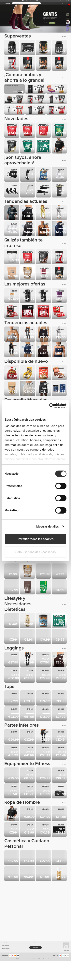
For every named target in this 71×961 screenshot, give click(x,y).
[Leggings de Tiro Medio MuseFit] (28, 213)
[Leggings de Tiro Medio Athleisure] (44, 660)
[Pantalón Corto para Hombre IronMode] (44, 389)
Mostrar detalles (47, 526)
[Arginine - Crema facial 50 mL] (28, 874)
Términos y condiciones (5, 948)
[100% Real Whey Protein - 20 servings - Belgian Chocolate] (28, 130)
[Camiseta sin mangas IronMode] (28, 830)
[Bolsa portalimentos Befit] (59, 791)
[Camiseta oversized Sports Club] (59, 146)
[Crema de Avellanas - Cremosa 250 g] (44, 63)
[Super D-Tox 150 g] (44, 587)
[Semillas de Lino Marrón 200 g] (12, 621)
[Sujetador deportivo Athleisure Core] (12, 714)
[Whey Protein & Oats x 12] (59, 311)
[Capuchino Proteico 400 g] (12, 273)
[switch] (60, 486)
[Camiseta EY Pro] (59, 814)
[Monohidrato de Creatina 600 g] (59, 257)
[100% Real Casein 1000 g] (12, 257)
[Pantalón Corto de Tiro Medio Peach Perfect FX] (44, 334)
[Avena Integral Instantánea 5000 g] (44, 571)
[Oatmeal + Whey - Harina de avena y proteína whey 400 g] (12, 587)
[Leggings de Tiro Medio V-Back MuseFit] (12, 675)
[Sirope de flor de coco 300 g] (28, 621)
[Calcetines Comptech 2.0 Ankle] (59, 174)
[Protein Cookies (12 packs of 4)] (28, 373)
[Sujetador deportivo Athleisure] (59, 350)
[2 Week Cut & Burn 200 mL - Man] (12, 858)
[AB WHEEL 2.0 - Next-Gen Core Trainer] (44, 775)
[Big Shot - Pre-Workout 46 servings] (28, 311)
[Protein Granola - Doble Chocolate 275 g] (28, 273)
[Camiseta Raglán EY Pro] (44, 814)
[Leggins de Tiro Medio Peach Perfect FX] (44, 213)
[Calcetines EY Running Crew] (44, 830)
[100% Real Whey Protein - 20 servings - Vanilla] (44, 130)
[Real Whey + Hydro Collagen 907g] (28, 257)
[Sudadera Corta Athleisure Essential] (59, 714)
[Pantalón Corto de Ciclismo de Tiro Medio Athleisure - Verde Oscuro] (59, 737)
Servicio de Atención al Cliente (7, 950)
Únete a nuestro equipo (5, 945)
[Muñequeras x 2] (44, 190)
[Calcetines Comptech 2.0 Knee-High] (28, 174)
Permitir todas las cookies (35, 539)
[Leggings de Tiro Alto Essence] (12, 660)
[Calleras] (28, 775)
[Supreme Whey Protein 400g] (12, 146)
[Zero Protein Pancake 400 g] (59, 63)
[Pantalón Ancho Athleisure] (44, 753)
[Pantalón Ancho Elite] (28, 753)
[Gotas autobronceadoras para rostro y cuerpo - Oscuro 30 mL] (44, 874)
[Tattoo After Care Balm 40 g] (28, 858)
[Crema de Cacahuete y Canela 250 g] (44, 621)
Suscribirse (35, 947)
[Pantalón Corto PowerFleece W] (59, 753)
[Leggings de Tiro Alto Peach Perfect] (59, 213)
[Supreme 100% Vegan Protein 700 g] (59, 130)
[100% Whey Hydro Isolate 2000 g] (12, 48)
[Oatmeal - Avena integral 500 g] (59, 571)
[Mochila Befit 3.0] (44, 791)
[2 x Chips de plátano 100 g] (28, 637)
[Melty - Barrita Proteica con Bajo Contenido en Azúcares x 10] (44, 174)
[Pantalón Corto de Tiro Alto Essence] (12, 737)
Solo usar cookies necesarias (35, 552)
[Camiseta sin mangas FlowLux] (44, 698)
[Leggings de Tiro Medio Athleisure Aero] (28, 675)
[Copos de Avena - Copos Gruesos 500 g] (12, 571)
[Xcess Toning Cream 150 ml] (59, 858)
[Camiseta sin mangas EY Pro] (28, 814)
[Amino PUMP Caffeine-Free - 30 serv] (28, 296)
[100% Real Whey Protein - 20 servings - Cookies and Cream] (12, 130)
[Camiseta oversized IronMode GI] (12, 213)
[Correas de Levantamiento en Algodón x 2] (12, 791)
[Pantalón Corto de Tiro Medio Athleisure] (12, 753)
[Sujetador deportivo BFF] (12, 334)
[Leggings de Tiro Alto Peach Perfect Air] (59, 229)
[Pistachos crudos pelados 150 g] (12, 389)
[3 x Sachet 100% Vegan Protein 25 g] (44, 146)
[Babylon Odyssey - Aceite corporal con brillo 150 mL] (59, 874)
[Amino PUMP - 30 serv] (44, 296)
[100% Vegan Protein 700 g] (28, 146)
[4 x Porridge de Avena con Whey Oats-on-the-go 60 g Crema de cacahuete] (59, 637)
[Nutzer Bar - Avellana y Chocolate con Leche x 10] (59, 373)
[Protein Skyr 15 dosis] (12, 296)
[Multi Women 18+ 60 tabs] (44, 273)
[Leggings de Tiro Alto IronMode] (44, 675)
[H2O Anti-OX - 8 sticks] (59, 587)
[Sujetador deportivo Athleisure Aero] (44, 229)
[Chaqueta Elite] (28, 714)
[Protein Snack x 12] (12, 311)
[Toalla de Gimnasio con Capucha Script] (59, 830)
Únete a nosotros (4, 946)
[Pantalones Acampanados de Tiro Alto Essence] (28, 660)
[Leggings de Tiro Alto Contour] (28, 334)
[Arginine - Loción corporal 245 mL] (12, 874)
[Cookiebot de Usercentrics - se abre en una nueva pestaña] (50, 405)
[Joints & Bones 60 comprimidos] (59, 389)
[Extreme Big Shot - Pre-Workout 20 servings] (44, 311)
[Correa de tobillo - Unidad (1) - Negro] (12, 174)
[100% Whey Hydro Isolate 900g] (59, 48)
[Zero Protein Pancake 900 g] (28, 63)
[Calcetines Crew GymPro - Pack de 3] (12, 229)
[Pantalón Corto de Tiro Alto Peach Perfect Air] (28, 350)
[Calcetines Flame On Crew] (12, 830)
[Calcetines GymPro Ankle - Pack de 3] (12, 190)
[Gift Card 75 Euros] (12, 775)
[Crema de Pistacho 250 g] (44, 48)
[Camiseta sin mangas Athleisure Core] (59, 698)
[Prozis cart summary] (66, 3)
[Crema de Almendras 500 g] (44, 373)
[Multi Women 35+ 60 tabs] (59, 296)
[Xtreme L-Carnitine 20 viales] (28, 48)
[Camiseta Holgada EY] (28, 698)
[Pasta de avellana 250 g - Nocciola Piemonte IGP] (44, 637)
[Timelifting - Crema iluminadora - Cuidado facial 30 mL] (44, 858)
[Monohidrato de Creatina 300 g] (12, 63)
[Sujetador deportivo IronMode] (44, 714)
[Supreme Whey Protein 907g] (44, 257)
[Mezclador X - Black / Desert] (59, 190)
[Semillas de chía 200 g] (28, 587)
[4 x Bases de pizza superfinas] (12, 373)
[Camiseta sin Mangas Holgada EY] (12, 698)
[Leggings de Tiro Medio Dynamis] (59, 675)
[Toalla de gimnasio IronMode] (59, 775)
